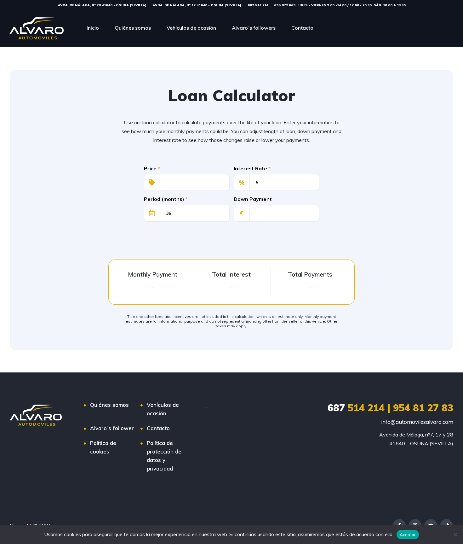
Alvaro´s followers (254, 28)
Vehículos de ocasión (191, 28)
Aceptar (408, 534)
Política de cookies (103, 447)
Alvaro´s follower (112, 428)
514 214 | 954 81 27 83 (390, 408)
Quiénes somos (133, 28)
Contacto (302, 28)
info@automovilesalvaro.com (417, 421)
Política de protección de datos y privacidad (164, 456)
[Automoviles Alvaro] (36, 28)
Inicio (93, 28)
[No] (455, 534)
